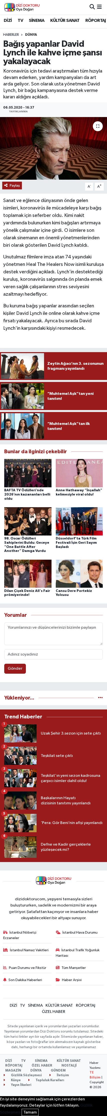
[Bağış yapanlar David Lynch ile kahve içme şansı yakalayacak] (53, 148)
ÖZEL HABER (53, 1012)
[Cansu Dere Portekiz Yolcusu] (79, 574)
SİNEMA (36, 20)
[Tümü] (100, 698)
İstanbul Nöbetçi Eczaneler (20, 935)
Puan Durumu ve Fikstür (27, 968)
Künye (15, 1080)
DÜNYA (31, 35)
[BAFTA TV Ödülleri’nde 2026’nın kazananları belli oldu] (28, 473)
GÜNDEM (58, 1070)
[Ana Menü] (99, 7)
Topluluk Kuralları (49, 1080)
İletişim (62, 1075)
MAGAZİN (13, 1070)
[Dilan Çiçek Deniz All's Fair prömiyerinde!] (28, 574)
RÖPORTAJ (95, 20)
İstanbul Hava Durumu (80, 932)
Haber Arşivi (72, 980)
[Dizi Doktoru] (22, 7)
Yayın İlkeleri (20, 1085)
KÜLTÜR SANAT (64, 20)
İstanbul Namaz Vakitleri (29, 950)
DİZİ (8, 20)
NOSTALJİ (69, 1065)
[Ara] (92, 7)
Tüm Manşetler (73, 968)
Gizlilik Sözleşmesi (26, 1075)
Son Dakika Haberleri (25, 980)
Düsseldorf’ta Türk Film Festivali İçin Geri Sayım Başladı (76, 543)
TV (20, 20)
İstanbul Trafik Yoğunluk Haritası (78, 952)
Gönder (15, 668)
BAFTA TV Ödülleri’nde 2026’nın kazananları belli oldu (27, 494)
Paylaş (15, 185)
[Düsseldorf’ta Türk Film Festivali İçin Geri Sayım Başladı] (79, 521)
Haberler (11, 35)
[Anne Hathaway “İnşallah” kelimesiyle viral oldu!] (79, 473)
